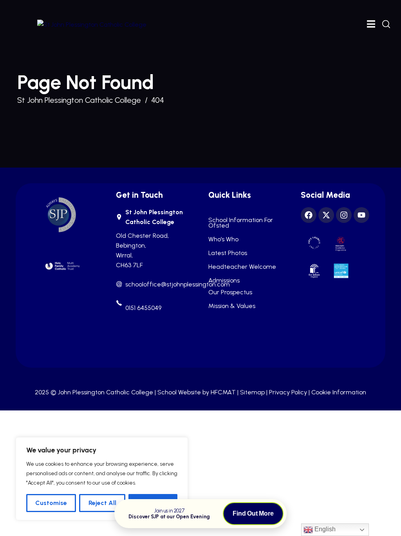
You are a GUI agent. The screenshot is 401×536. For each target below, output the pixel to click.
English (324, 529)
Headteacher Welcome (242, 267)
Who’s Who (223, 239)
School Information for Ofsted (240, 222)
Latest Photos (227, 253)
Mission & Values (231, 306)
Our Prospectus (230, 292)
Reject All (102, 503)
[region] (102, 478)
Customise (51, 503)
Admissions (224, 280)
